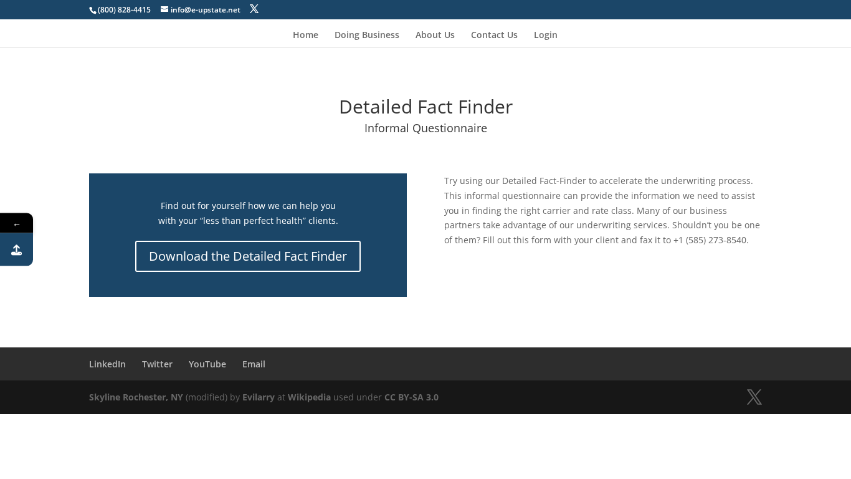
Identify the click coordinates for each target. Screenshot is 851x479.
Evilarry (258, 397)
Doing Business (367, 36)
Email (253, 364)
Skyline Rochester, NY (136, 397)
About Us (435, 36)
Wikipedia (309, 397)
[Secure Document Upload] (16, 249)
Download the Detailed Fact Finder (248, 256)
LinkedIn (107, 364)
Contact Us (494, 36)
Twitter (157, 364)
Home (305, 36)
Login (546, 36)
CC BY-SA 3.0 (411, 397)
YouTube (207, 364)
